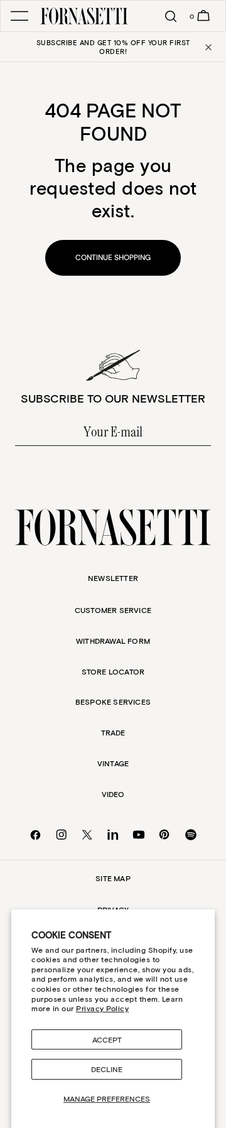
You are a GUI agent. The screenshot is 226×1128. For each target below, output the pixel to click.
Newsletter (113, 577)
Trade (113, 732)
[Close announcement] (207, 47)
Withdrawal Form (113, 640)
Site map (113, 878)
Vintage (113, 763)
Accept (107, 1039)
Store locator (113, 671)
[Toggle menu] (19, 16)
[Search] (165, 16)
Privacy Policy (102, 1008)
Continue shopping (113, 257)
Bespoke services (113, 701)
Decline (106, 1069)
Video (113, 793)
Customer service (113, 609)
